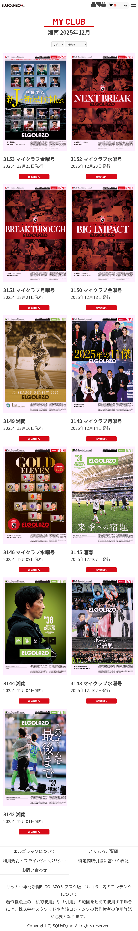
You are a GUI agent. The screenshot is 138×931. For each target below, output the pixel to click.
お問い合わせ (34, 870)
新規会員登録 (93, 4)
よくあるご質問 (103, 851)
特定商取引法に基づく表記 (103, 860)
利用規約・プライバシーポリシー (34, 860)
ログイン (103, 4)
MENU (133, 4)
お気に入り (98, 4)
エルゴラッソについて (34, 851)
